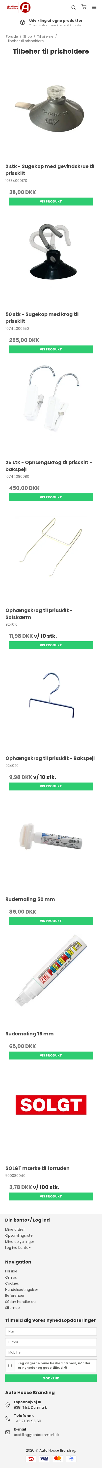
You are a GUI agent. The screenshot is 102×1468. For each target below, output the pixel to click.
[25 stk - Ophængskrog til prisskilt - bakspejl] (51, 408)
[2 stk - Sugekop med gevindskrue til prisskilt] (51, 113)
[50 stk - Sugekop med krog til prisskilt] (51, 261)
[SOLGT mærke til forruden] (51, 1115)
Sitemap (12, 1307)
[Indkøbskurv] (83, 7)
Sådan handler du (20, 1301)
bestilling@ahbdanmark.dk (36, 1434)
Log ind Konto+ (18, 1247)
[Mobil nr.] (51, 1352)
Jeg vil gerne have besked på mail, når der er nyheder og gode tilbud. (54, 1365)
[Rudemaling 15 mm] (51, 980)
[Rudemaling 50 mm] (51, 845)
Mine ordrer (15, 1229)
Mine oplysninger (19, 1241)
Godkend (51, 1378)
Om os (11, 1277)
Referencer (15, 1295)
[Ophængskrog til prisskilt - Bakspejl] (51, 704)
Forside (11, 1271)
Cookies (12, 1283)
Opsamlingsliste (19, 1235)
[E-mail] (51, 1341)
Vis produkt (51, 201)
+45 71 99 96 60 (27, 1421)
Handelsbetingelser (21, 1289)
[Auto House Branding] (19, 7)
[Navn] (51, 1331)
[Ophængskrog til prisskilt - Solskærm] (51, 556)
